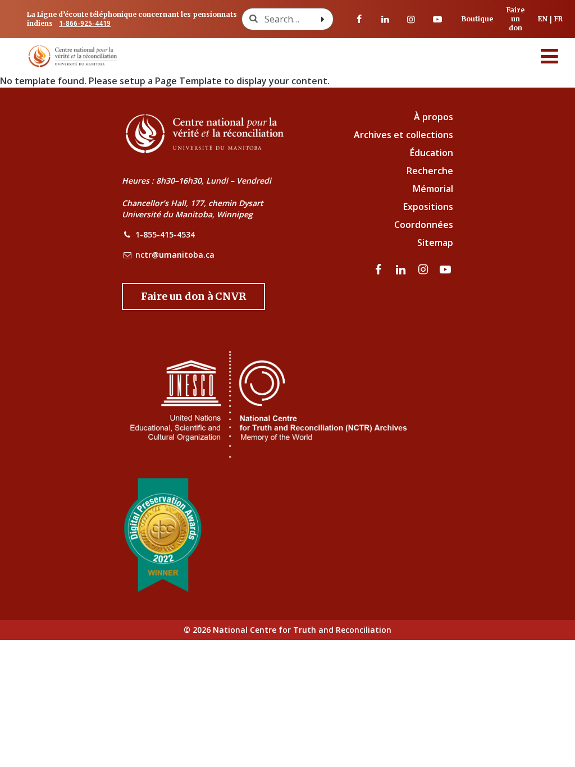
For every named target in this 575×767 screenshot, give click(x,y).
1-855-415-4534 (165, 234)
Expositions (428, 206)
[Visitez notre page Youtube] (437, 19)
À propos (433, 117)
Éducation (431, 153)
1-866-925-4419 (85, 23)
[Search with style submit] (323, 19)
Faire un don (515, 19)
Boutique (477, 19)
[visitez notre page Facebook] (359, 19)
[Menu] (550, 56)
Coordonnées (423, 224)
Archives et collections (403, 135)
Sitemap (435, 242)
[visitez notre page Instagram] (411, 19)
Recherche (430, 171)
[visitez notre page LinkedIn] (385, 19)
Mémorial (433, 188)
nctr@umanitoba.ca (175, 254)
